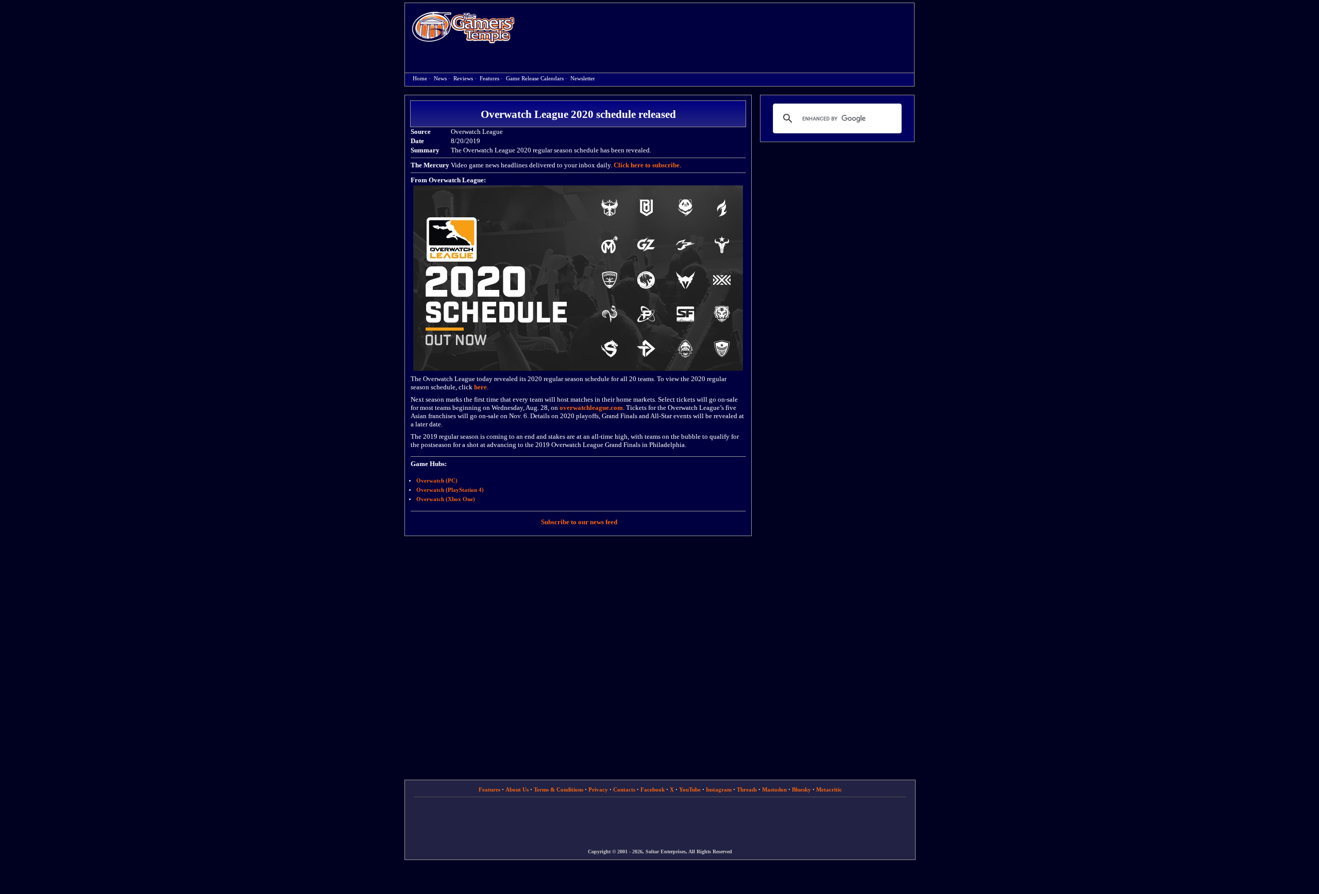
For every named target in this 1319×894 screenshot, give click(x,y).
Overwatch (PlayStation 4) (450, 490)
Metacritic (829, 789)
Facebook (652, 789)
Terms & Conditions (558, 789)
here (480, 387)
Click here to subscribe (647, 165)
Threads (747, 789)
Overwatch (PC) (437, 481)
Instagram (719, 789)
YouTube (690, 789)
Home (463, 27)
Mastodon (774, 789)
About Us (517, 789)
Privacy (598, 789)
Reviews (463, 78)
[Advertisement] (719, 29)
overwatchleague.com (591, 407)
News (440, 78)
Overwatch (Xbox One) (445, 499)
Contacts (624, 789)
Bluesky (801, 789)
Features (489, 78)
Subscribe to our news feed (579, 522)
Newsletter (582, 78)
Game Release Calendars (535, 78)
